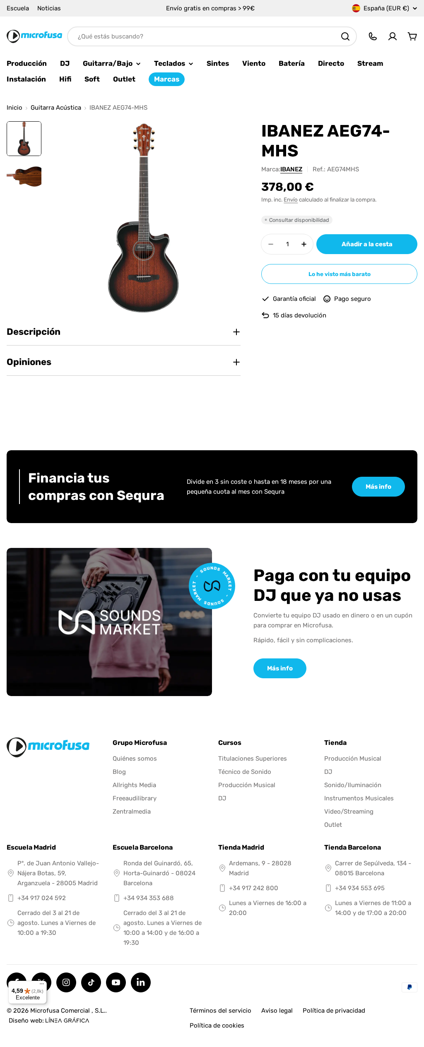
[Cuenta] (393, 36)
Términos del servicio (220, 1010)
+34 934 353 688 (148, 898)
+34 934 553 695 (360, 888)
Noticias (49, 8)
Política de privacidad (334, 1010)
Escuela (18, 8)
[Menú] (42, 986)
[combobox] (212, 36)
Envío (291, 199)
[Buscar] (345, 36)
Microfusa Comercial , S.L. (67, 1010)
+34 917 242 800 (253, 888)
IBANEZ (291, 169)
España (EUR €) (386, 8)
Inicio (14, 108)
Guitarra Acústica (56, 108)
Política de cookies (217, 1025)
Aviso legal (277, 1010)
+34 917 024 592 (41, 898)
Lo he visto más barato (339, 274)
